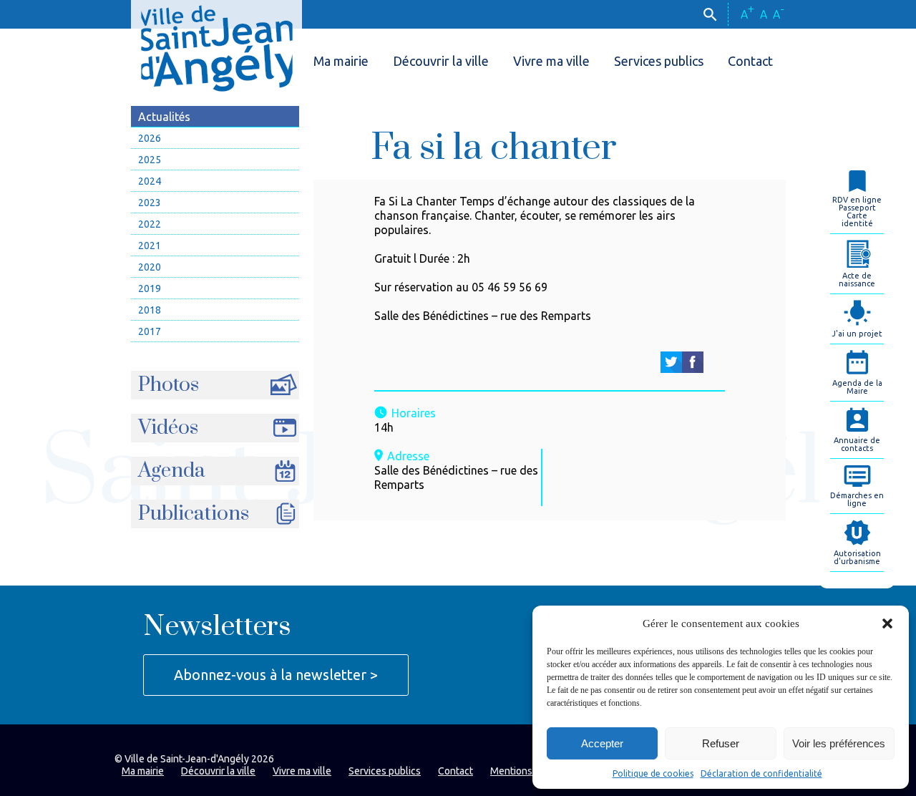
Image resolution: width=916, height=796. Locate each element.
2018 (149, 310)
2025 (149, 160)
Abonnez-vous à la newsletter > (276, 674)
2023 (149, 203)
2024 (149, 181)
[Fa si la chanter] (671, 362)
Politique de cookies (653, 773)
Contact (750, 61)
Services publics (658, 61)
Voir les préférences (838, 743)
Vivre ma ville (551, 61)
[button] (887, 623)
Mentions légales (528, 771)
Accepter (602, 743)
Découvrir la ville (441, 61)
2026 (149, 138)
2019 (149, 288)
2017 (149, 331)
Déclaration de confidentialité (761, 773)
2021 (149, 246)
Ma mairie (341, 61)
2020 (149, 267)
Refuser (720, 743)
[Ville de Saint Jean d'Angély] (216, 46)
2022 (149, 224)
